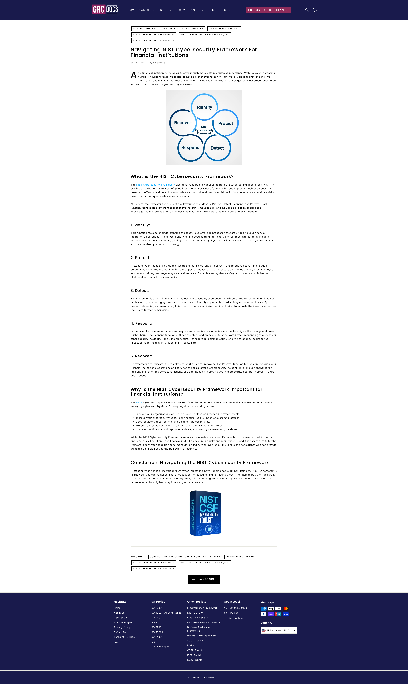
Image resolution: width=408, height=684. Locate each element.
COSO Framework (197, 617)
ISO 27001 (157, 608)
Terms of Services (124, 637)
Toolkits (219, 9)
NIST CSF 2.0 (195, 612)
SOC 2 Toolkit (195, 640)
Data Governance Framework (204, 622)
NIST (139, 402)
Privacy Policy (122, 627)
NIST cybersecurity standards (153, 40)
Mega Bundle (194, 659)
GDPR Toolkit (194, 650)
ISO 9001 (156, 617)
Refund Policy (122, 632)
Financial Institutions (224, 28)
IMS (153, 641)
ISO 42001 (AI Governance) (166, 612)
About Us (119, 612)
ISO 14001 (157, 637)
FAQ (116, 641)
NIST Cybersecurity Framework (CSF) (205, 34)
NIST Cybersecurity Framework (154, 34)
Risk (164, 9)
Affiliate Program (123, 622)
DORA (190, 645)
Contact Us (120, 617)
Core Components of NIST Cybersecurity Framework (168, 28)
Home (117, 608)
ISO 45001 (157, 632)
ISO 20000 (157, 622)
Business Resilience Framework (198, 629)
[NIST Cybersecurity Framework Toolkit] (204, 513)
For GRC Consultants (268, 9)
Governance (139, 9)
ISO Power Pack (160, 646)
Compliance (189, 9)
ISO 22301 (157, 627)
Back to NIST (206, 579)
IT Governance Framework (202, 608)
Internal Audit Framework (201, 635)
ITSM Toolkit (194, 655)
